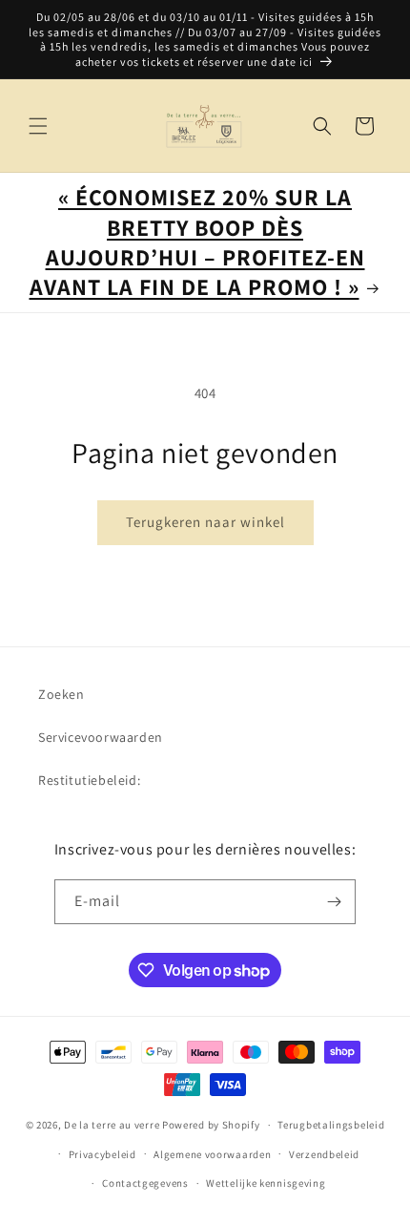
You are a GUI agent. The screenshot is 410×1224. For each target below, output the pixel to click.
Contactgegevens (145, 1183)
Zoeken (61, 694)
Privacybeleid (102, 1154)
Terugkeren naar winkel (205, 522)
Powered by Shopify (211, 1124)
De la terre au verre (111, 1124)
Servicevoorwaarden (100, 737)
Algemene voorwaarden (212, 1154)
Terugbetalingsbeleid (330, 1124)
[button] (38, 126)
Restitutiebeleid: (89, 780)
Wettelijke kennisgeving (265, 1183)
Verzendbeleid (324, 1154)
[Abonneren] (334, 901)
